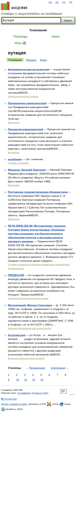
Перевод (31, 59)
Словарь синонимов (18, 163)
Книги (56, 36)
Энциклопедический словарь (23, 96)
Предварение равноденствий (27, 103)
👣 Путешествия (9, 399)
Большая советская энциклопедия (26, 358)
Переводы (20, 36)
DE (57, 2)
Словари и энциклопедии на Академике (31, 14)
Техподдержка (23, 393)
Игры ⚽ (20, 43)
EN (50, 2)
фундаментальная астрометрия (28, 69)
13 (41, 379)
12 (33, 379)
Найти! (68, 20)
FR (70, 2)
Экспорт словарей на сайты (14, 404)
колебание (15, 159)
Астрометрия (16, 335)
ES (64, 2)
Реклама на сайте (40, 393)
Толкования (38, 30)
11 (25, 379)
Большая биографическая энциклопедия (29, 328)
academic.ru (14, 6)
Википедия (13, 122)
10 (17, 379)
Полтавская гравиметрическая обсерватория (38, 191)
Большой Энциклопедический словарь (28, 298)
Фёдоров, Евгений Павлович (27, 169)
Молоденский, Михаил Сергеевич (30, 305)
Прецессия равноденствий (25, 129)
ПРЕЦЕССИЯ (16, 275)
